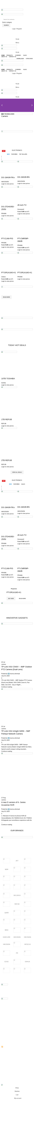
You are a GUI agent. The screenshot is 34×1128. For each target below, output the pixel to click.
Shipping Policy (6, 1037)
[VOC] (17, 878)
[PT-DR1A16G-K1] (9, 259)
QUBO (7, 912)
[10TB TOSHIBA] (9, 362)
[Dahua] (6, 970)
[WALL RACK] (6, 878)
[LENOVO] (27, 921)
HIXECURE (6, 937)
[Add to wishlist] (13, 174)
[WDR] (17, 869)
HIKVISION (17, 937)
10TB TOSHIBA (8, 378)
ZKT (17, 860)
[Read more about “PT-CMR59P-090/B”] (3, 579)
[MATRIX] (17, 921)
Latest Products (6, 1073)
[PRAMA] (6, 921)
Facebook (4, 1064)
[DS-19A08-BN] (25, 166)
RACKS (3, 1023)
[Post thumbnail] (4, 986)
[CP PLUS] (17, 970)
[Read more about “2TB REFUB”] (3, 466)
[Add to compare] (3, 174)
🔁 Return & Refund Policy (9, 1046)
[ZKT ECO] (6, 860)
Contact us (4, 1050)
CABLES (4, 1016)
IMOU (6, 930)
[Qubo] (27, 904)
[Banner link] (17, 121)
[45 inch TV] (25, 192)
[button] (2, 105)
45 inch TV (22, 205)
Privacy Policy (5, 1040)
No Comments (14, 995)
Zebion (3, 277)
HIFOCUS (27, 944)
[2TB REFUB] (9, 440)
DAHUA (27, 961)
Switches (4, 1029)
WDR (6, 869)
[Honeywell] (27, 930)
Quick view (8, 174)
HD (17, 953)
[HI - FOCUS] (6, 953)
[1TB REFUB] (9, 400)
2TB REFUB (6, 460)
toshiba (3, 383)
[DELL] (17, 961)
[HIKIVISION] (17, 944)
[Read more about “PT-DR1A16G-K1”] (3, 280)
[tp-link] (6, 886)
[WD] (27, 869)
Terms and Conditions (8, 1043)
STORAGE (4, 1026)
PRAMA (3, 213)
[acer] (27, 970)
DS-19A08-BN (23, 177)
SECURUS (17, 895)
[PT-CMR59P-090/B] (25, 225)
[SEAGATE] (6, 904)
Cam (2, 1020)
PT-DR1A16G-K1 (8, 272)
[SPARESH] (6, 895)
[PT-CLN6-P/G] (9, 225)
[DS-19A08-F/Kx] (9, 166)
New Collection (6, 1067)
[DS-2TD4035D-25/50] (9, 193)
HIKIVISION (5, 181)
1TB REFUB (6, 419)
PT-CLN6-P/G (7, 238)
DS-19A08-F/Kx (8, 177)
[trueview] (27, 878)
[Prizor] (27, 912)
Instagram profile (6, 1060)
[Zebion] (27, 860)
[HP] (17, 930)
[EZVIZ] (27, 953)
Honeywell (20, 209)
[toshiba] (17, 886)
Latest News (5, 1053)
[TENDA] (27, 886)
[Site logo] (12, 11)
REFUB (3, 423)
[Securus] (27, 895)
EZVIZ (7, 961)
